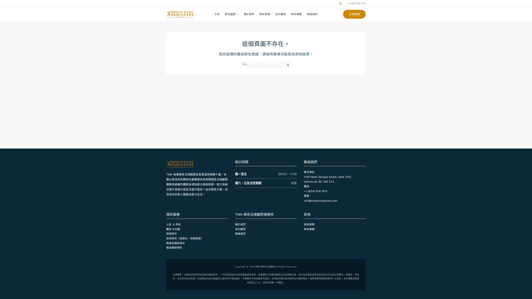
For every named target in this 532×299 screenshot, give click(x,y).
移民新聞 (264, 14)
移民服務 (230, 14)
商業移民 (171, 233)
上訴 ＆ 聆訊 (173, 224)
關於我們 (249, 14)
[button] (237, 14)
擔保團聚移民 (174, 247)
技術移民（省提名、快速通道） (185, 238)
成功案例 (280, 14)
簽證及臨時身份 (175, 243)
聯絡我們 (312, 14)
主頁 (217, 14)
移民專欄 (296, 14)
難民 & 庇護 (173, 229)
